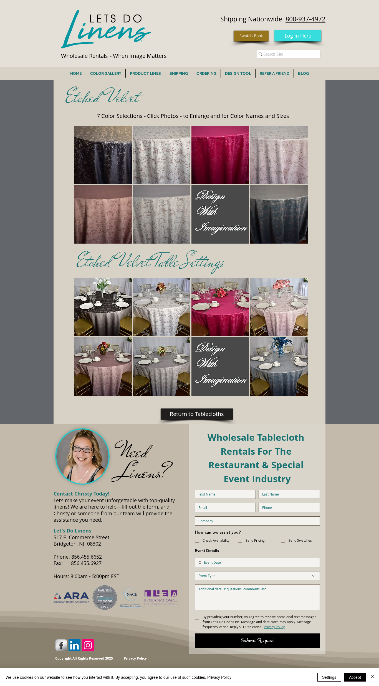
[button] (103, 155)
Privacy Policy (219, 677)
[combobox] (257, 575)
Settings (329, 677)
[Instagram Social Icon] (88, 645)
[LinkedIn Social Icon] (74, 645)
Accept (355, 677)
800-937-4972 (305, 19)
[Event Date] (200, 562)
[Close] (372, 677)
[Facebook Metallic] (61, 645)
